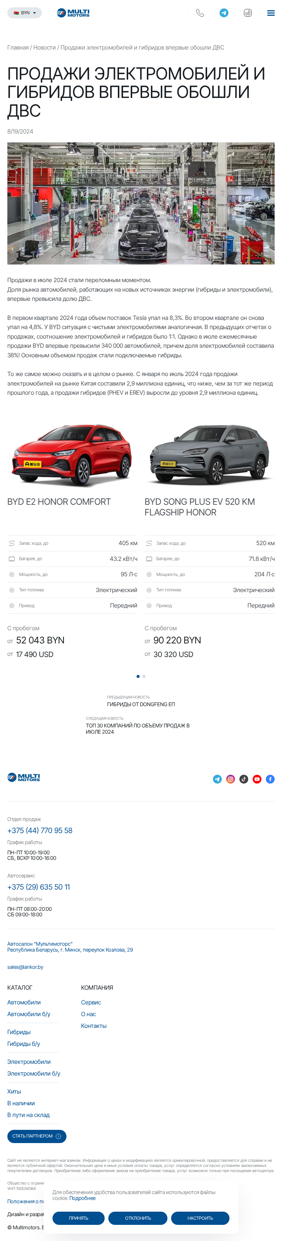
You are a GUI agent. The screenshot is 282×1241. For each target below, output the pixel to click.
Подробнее (82, 1198)
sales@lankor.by (25, 967)
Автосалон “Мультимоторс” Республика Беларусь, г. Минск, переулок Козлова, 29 (70, 946)
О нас (88, 1014)
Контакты (93, 1026)
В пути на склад (28, 1115)
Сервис (91, 1002)
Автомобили (24, 1002)
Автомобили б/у (28, 1014)
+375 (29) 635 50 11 (38, 887)
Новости (44, 47)
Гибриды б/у (23, 1044)
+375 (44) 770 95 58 (39, 830)
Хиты (14, 1091)
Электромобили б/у (33, 1073)
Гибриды (18, 1032)
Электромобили (29, 1062)
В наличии (21, 1103)
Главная (18, 47)
